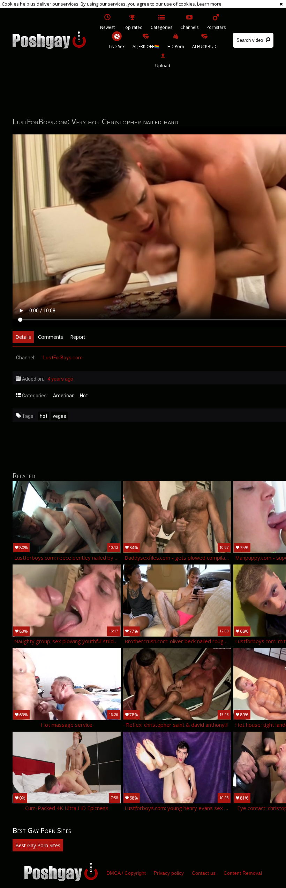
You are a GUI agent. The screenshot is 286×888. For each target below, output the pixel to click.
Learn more (209, 4)
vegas (59, 416)
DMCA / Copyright (126, 873)
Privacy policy (169, 873)
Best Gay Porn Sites (37, 845)
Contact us (204, 873)
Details (23, 337)
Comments (50, 337)
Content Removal (243, 873)
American (64, 395)
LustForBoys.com (63, 357)
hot (43, 416)
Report (77, 337)
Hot (84, 395)
